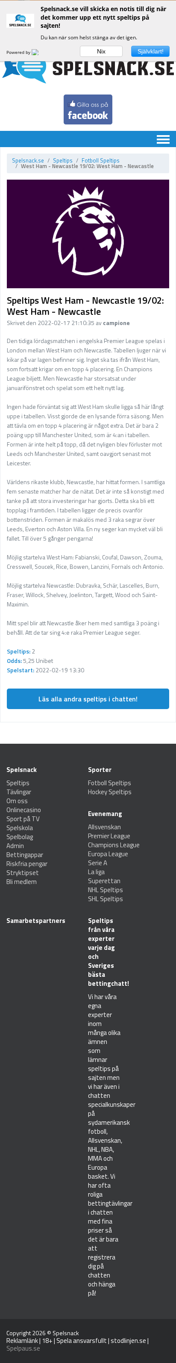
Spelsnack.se (28, 160)
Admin (15, 846)
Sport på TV (23, 819)
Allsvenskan (104, 827)
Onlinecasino (23, 810)
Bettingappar (24, 855)
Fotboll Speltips (101, 160)
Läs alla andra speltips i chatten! (88, 699)
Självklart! (151, 51)
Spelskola (19, 828)
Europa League (108, 854)
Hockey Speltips (110, 792)
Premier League (109, 836)
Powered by (19, 52)
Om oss (17, 801)
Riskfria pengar (26, 864)
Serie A (97, 863)
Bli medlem (21, 882)
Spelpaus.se (23, 1348)
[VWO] (40, 52)
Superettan (104, 881)
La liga (96, 872)
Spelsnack (66, 1332)
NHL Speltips (105, 890)
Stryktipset (22, 873)
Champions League (114, 845)
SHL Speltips (105, 899)
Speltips (63, 160)
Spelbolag (19, 837)
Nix (101, 51)
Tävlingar (18, 792)
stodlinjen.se (128, 1340)
